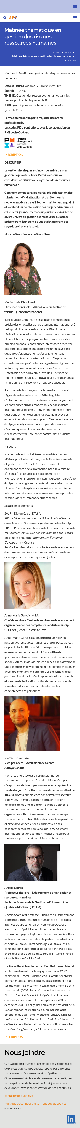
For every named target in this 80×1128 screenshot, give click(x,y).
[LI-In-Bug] (40, 1119)
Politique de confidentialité (21, 1103)
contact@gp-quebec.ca (18, 1095)
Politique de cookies (53, 1103)
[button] (75, 6)
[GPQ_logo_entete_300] (13, 18)
